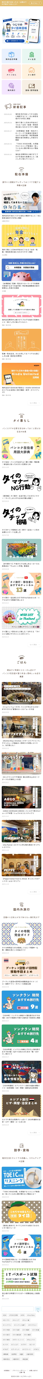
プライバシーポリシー (19, 1370)
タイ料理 (36, 1330)
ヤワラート (27, 1349)
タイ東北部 (17, 1335)
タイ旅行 (7, 1335)
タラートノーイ (19, 1340)
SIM (5, 1315)
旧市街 (14, 1354)
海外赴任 (7, 1359)
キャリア (16, 1320)
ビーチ (32, 1344)
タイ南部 (26, 1330)
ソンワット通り (20, 1325)
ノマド (6, 1344)
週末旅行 (16, 1359)
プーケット (15, 1349)
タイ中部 (7, 1330)
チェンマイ (31, 1340)
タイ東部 (28, 1335)
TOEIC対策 (14, 1315)
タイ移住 (7, 1340)
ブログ (6, 1349)
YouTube (31, 1315)
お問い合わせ (33, 1370)
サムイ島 (26, 1320)
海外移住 (30, 1354)
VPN (23, 1315)
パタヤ (24, 1344)
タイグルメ (33, 1325)
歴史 (22, 1354)
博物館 (6, 1354)
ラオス (37, 1349)
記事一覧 (22, 1372)
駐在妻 (25, 1359)
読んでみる (34, 3)
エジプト (7, 1320)
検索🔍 (38, 1309)
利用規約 (7, 1370)
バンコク (15, 1344)
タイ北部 (16, 1330)
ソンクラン (7, 1325)
